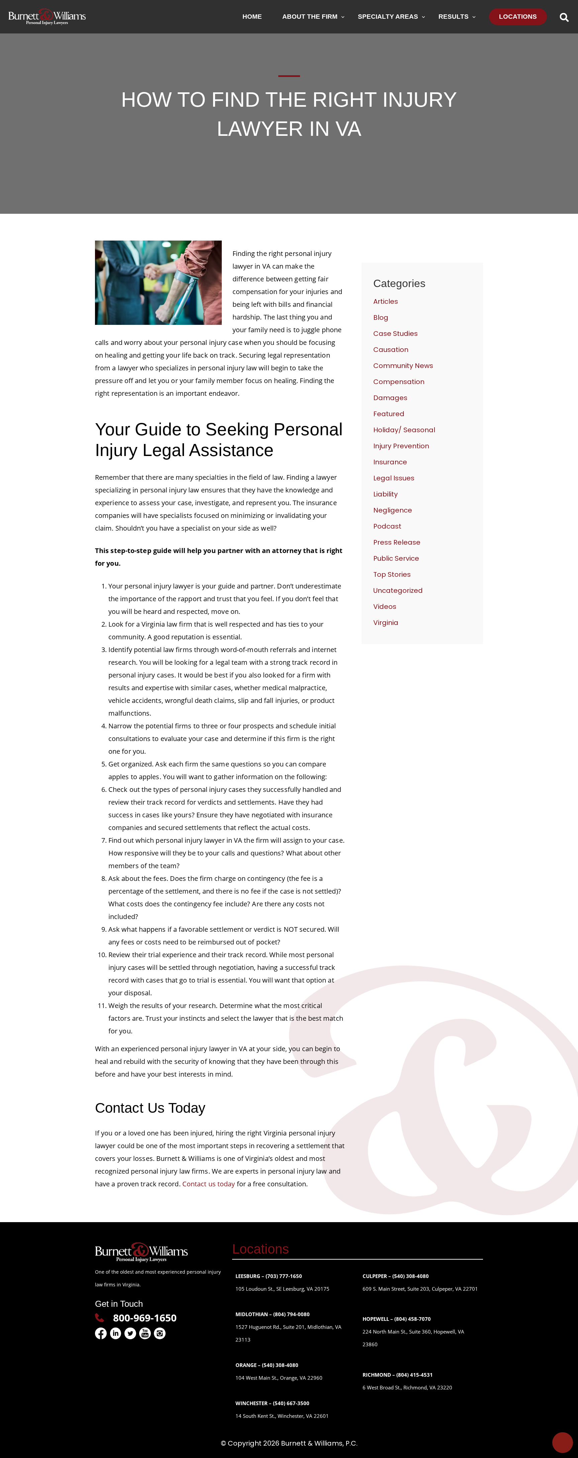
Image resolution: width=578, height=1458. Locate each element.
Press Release (396, 542)
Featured (388, 414)
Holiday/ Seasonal (404, 430)
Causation (390, 349)
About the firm (310, 16)
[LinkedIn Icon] (115, 1333)
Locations (518, 16)
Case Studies (395, 333)
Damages (390, 397)
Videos (384, 606)
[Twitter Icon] (130, 1333)
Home (252, 16)
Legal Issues (393, 478)
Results (454, 16)
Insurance (390, 462)
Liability (385, 494)
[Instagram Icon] (160, 1333)
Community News (403, 365)
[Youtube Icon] (145, 1333)
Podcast (387, 526)
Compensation (398, 381)
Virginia (385, 622)
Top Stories (392, 574)
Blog (380, 317)
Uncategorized (398, 590)
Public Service (396, 558)
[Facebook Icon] (101, 1333)
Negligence (392, 510)
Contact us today (208, 1183)
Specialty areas (388, 16)
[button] (564, 17)
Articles (385, 301)
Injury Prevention (401, 446)
